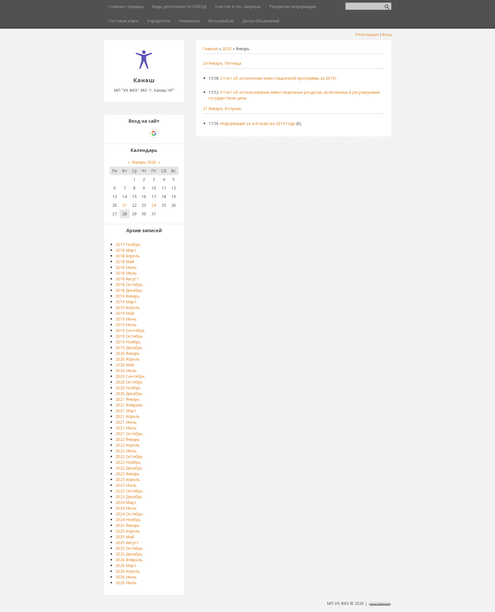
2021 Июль (126, 428)
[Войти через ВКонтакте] (134, 133)
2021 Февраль (129, 405)
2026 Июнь (126, 577)
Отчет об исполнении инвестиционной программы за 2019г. (278, 78)
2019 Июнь (126, 319)
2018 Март (125, 250)
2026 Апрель (127, 571)
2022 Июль (126, 450)
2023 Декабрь (128, 496)
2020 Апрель (127, 359)
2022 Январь (127, 439)
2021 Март (125, 410)
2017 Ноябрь (128, 244)
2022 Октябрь (129, 456)
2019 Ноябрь (128, 342)
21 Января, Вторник (222, 108)
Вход (386, 34)
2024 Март (125, 502)
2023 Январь (127, 473)
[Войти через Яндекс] (144, 133)
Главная (210, 48)
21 (124, 205)
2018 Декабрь (128, 290)
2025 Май (124, 536)
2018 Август (127, 278)
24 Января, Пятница (222, 63)
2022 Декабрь (128, 468)
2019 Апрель (127, 307)
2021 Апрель (127, 416)
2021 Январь (127, 399)
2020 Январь (127, 353)
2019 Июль (126, 324)
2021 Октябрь (129, 433)
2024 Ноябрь (128, 519)
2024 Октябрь (129, 514)
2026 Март (125, 565)
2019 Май (124, 313)
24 (154, 205)
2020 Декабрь (128, 393)
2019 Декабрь (128, 347)
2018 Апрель (127, 256)
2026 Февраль (129, 559)
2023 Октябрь (129, 491)
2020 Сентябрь (130, 376)
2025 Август (127, 542)
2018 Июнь (126, 267)
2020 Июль (126, 370)
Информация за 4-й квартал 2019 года (257, 123)
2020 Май (124, 364)
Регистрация (367, 34)
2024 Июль (126, 508)
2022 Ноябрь (128, 462)
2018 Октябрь (129, 284)
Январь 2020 (144, 162)
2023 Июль (126, 485)
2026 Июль (126, 582)
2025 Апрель (127, 531)
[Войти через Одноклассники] (164, 133)
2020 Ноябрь (128, 387)
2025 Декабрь (128, 554)
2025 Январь (127, 525)
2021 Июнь (126, 422)
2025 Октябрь (129, 548)
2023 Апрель (127, 479)
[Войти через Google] (153, 133)
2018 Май (124, 261)
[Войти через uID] (124, 133)
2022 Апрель (127, 445)
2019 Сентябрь (130, 330)
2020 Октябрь (129, 382)
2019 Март (125, 301)
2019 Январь (127, 296)
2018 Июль (126, 273)
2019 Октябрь (129, 336)
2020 (226, 48)
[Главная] (144, 67)
